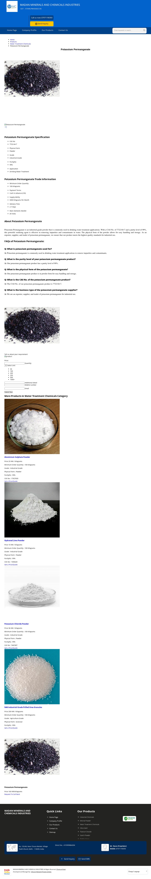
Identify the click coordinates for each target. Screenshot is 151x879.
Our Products (47, 30)
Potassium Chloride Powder (16, 624)
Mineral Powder (85, 821)
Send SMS (85, 859)
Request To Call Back (12, 794)
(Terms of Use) (61, 869)
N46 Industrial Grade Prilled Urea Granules (23, 707)
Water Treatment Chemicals (20, 44)
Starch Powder (85, 835)
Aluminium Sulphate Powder (17, 457)
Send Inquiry (42, 23)
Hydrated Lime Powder (14, 540)
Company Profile (29, 30)
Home (12, 40)
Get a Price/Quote (10, 481)
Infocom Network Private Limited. (41, 872)
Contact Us (63, 30)
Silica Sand (83, 828)
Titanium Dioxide (86, 832)
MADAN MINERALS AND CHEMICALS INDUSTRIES (50, 6)
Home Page (12, 30)
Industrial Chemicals (87, 817)
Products (13, 42)
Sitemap (52, 832)
